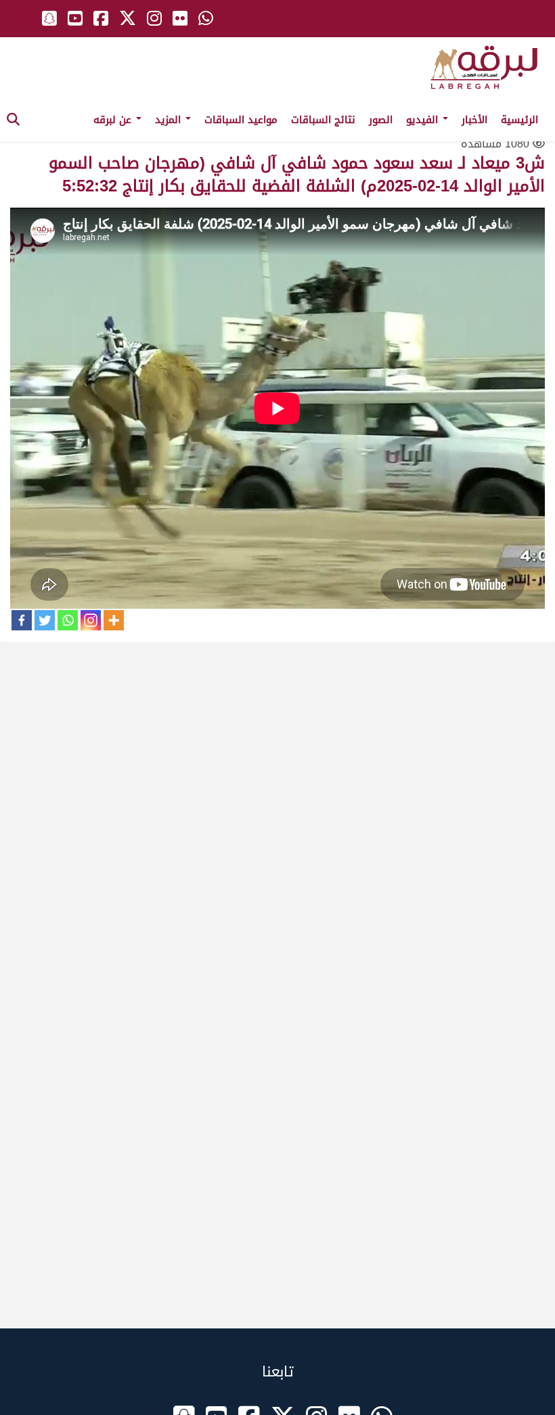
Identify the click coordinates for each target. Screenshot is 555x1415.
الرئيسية (519, 119)
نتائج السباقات (323, 119)
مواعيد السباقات (241, 119)
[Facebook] (22, 620)
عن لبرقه (114, 119)
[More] (114, 620)
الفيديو (423, 119)
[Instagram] (91, 620)
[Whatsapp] (68, 620)
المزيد (169, 119)
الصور (381, 119)
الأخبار (474, 119)
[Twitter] (45, 620)
